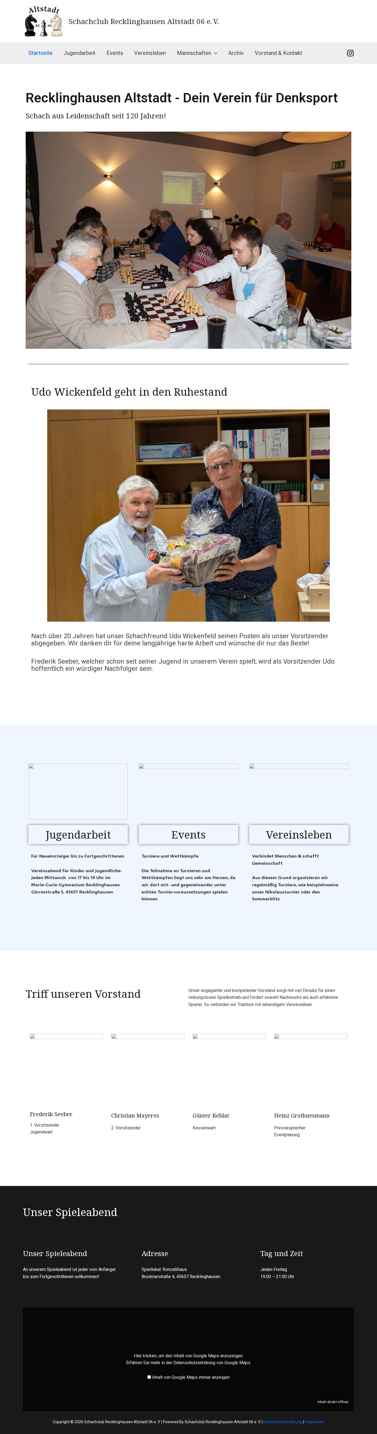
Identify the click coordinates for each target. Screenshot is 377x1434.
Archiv (236, 53)
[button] (214, 53)
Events (115, 53)
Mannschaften (194, 53)
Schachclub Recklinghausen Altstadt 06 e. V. (144, 21)
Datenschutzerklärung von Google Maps (211, 1362)
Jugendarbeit (79, 53)
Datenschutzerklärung (282, 1422)
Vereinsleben (150, 53)
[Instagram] (350, 53)
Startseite (40, 53)
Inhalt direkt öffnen (333, 1402)
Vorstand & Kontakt (278, 53)
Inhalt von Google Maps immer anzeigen (191, 1377)
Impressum (315, 1422)
